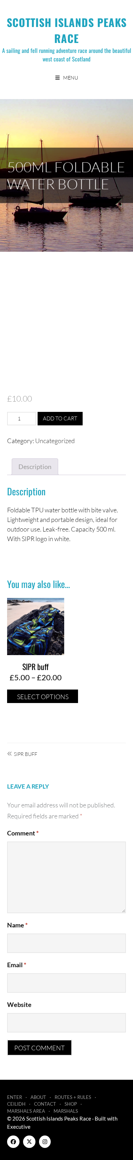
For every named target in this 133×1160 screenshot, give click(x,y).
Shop (71, 1104)
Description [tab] (34, 466)
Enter (14, 1097)
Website (19, 1004)
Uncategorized (55, 441)
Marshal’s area (26, 1111)
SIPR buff (25, 754)
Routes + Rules (73, 1097)
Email (16, 965)
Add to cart (60, 418)
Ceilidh (16, 1104)
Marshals (66, 1111)
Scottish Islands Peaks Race (67, 30)
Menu (70, 78)
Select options (42, 697)
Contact (45, 1104)
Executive (19, 1126)
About (38, 1097)
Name (17, 925)
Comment (23, 833)
